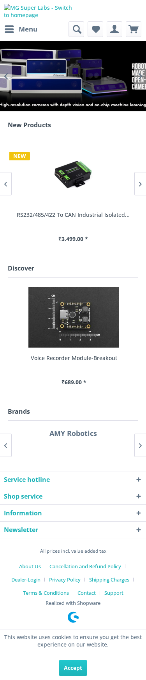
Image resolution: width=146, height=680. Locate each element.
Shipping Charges (109, 579)
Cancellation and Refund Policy (85, 566)
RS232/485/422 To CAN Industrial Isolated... (73, 214)
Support (113, 592)
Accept (73, 667)
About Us (30, 566)
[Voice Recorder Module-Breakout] (73, 317)
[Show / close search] (76, 29)
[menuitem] (20, 29)
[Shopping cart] (133, 29)
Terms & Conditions (46, 592)
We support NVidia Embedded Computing (73, 76)
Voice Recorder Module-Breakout (73, 358)
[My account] (114, 29)
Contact (86, 592)
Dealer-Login (25, 579)
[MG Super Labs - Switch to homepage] (38, 11)
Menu (28, 29)
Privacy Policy (65, 579)
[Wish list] (95, 29)
